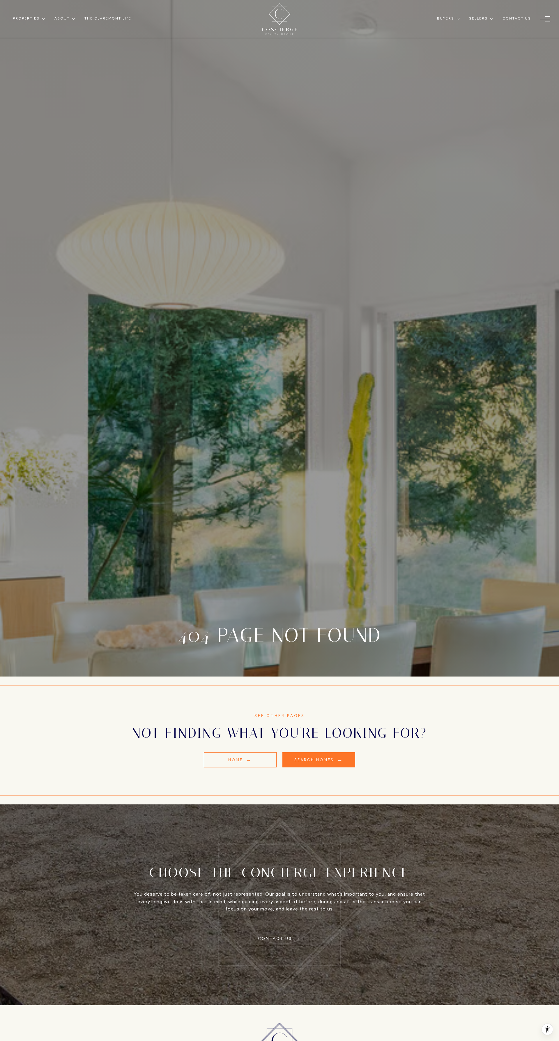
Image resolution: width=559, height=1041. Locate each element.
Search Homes (315, 760)
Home (236, 760)
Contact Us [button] (276, 938)
